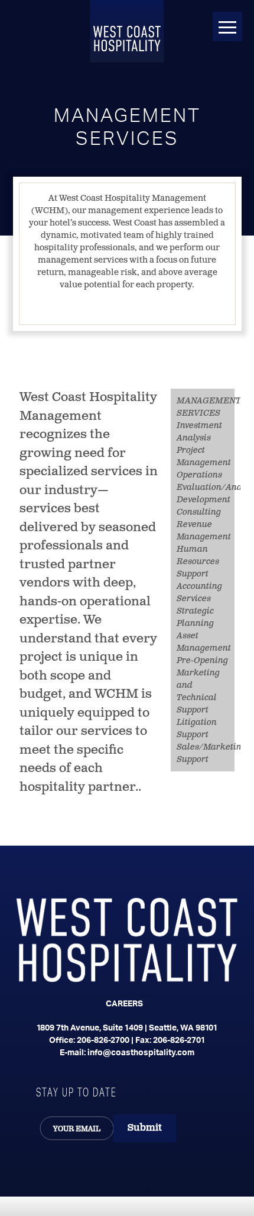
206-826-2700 (103, 1041)
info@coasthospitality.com (140, 1053)
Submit (145, 1128)
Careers (124, 1004)
